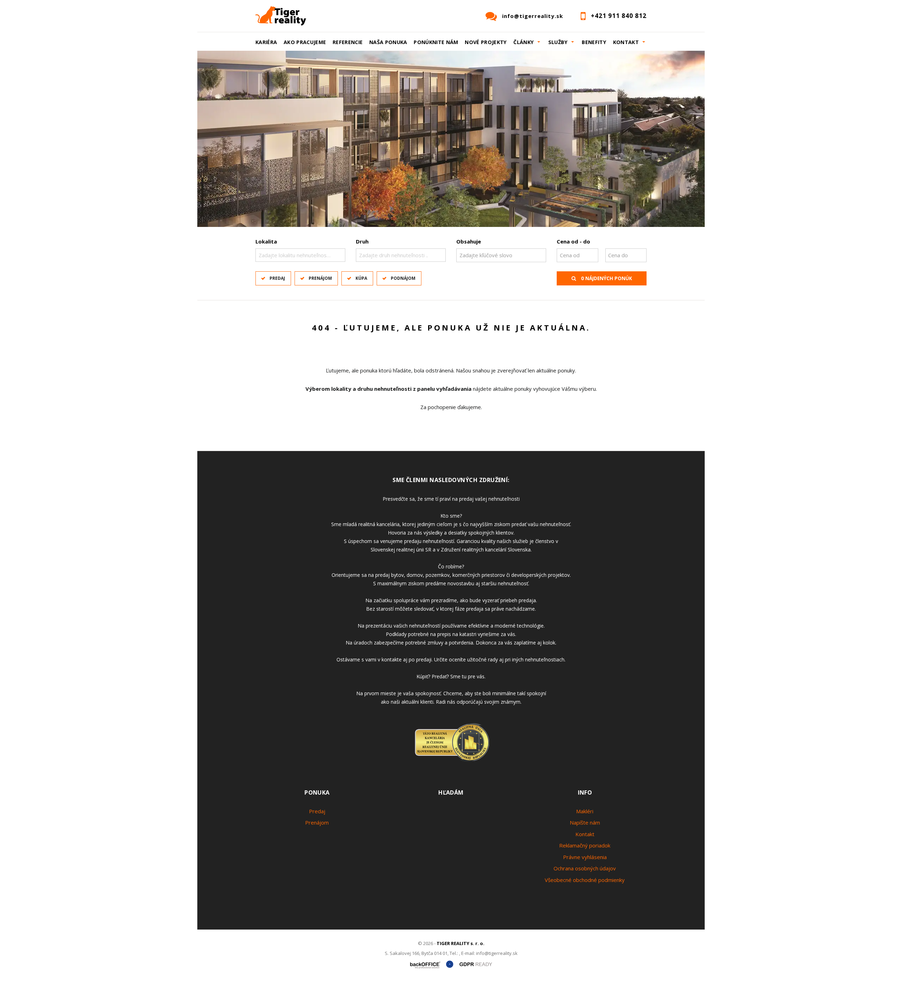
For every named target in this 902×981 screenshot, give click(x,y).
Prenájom (320, 278)
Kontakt (584, 834)
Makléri (584, 811)
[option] (451, 139)
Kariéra (266, 42)
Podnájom (403, 278)
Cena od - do (573, 241)
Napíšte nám (585, 822)
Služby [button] (558, 42)
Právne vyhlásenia (585, 856)
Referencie (348, 42)
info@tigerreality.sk (532, 15)
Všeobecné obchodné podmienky (585, 879)
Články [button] (523, 42)
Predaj (277, 278)
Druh (362, 241)
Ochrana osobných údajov (585, 868)
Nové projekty (486, 42)
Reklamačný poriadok (584, 845)
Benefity (594, 42)
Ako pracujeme (305, 42)
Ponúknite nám (436, 42)
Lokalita (266, 241)
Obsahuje (468, 241)
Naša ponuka (388, 42)
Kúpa (361, 278)
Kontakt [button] (626, 42)
